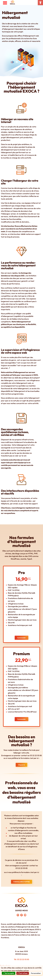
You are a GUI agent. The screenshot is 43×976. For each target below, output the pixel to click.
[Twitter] (21, 915)
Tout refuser (23, 973)
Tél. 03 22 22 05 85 (21, 959)
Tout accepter (9, 973)
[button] (40, 2)
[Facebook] (18, 915)
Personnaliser (36, 973)
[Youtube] (25, 915)
